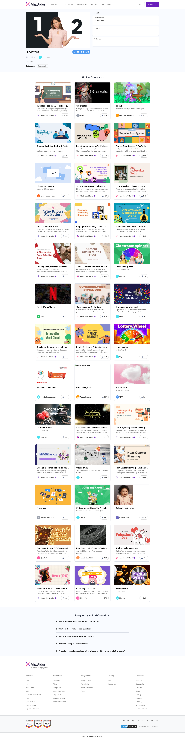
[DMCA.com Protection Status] (129, 726)
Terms (138, 691)
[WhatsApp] (128, 720)
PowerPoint (85, 684)
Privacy (138, 695)
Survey (28, 698)
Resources (82, 4)
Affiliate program (59, 698)
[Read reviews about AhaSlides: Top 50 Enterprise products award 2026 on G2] (47, 724)
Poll (27, 684)
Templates (57, 688)
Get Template (82, 52)
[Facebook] (147, 720)
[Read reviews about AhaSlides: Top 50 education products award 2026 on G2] (38, 724)
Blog (55, 684)
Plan (109, 680)
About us (139, 680)
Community (42, 66)
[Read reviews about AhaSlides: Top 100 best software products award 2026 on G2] (29, 724)
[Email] (123, 720)
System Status (144, 726)
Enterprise (107, 4)
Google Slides (86, 680)
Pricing (94, 4)
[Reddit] (156, 720)
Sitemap (155, 726)
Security (139, 702)
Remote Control (31, 705)
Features (55, 4)
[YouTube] (142, 720)
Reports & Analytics (32, 709)
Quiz (27, 680)
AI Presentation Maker (33, 695)
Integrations (86, 675)
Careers (139, 688)
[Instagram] (152, 720)
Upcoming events (59, 691)
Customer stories (59, 702)
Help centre (57, 695)
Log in (140, 4)
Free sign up (152, 4)
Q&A (27, 691)
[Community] (133, 720)
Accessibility (140, 705)
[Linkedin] (137, 720)
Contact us (140, 684)
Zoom (83, 691)
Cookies (139, 698)
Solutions (68, 4)
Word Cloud (30, 688)
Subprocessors (141, 709)
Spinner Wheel (31, 702)
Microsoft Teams (87, 688)
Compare (56, 680)
